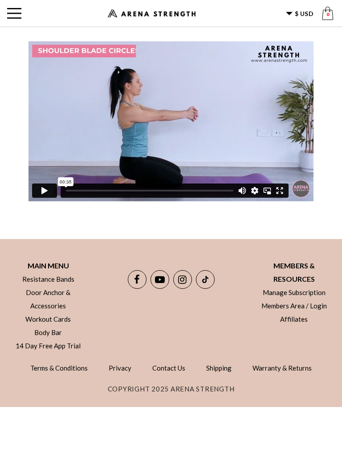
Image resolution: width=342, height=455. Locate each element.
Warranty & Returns (282, 368)
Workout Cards (48, 319)
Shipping (219, 368)
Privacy (120, 368)
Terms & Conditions (59, 368)
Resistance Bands (48, 279)
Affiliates (294, 319)
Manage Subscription (294, 292)
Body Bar (48, 332)
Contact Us (168, 368)
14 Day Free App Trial (48, 346)
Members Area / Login (294, 306)
